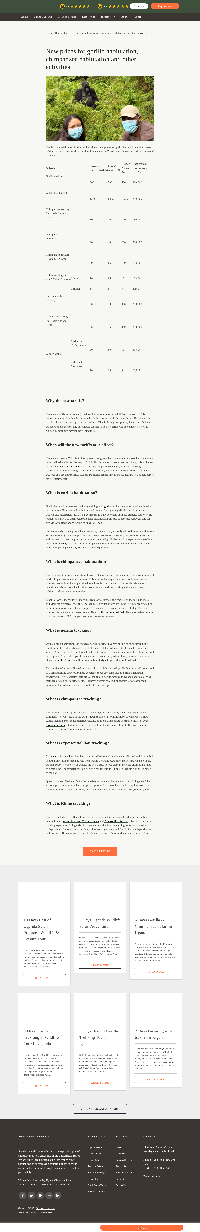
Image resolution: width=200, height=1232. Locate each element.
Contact (139, 16)
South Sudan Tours (97, 1185)
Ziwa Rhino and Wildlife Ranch (81, 820)
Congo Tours (94, 1179)
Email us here (151, 1176)
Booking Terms (123, 1179)
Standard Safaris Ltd (45, 1208)
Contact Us (121, 1185)
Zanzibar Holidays (96, 1172)
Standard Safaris (76, 466)
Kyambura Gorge (55, 724)
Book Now (142, 1228)
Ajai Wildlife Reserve (116, 820)
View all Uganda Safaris (100, 1109)
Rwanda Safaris (67, 16)
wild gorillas (105, 506)
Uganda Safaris (43, 16)
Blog (57, 32)
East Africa (88, 16)
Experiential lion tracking (60, 756)
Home (24, 16)
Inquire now (165, 6)
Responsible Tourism (125, 1160)
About (125, 16)
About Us (120, 1153)
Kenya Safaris (94, 1160)
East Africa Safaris (96, 1191)
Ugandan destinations (58, 660)
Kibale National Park (113, 612)
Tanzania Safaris (95, 1166)
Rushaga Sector (67, 543)
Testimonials (121, 1166)
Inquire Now (100, 851)
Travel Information (124, 1172)
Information (108, 16)
